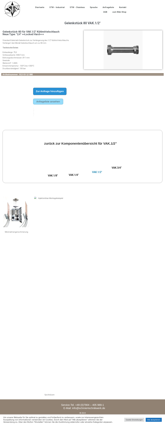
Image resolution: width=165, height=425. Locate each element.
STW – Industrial (57, 7)
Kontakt (122, 7)
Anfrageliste (108, 7)
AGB (105, 12)
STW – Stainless (77, 7)
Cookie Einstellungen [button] (134, 420)
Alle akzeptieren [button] (153, 420)
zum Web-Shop (119, 12)
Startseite (39, 7)
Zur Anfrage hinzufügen (50, 91)
